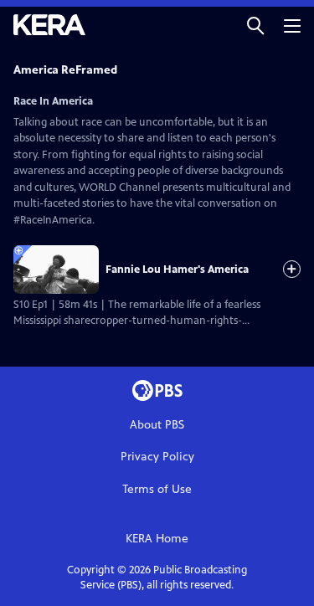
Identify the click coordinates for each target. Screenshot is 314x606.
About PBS (157, 425)
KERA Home (157, 539)
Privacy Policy (157, 456)
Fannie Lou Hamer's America (177, 269)
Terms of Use (157, 489)
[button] (255, 25)
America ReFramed (65, 70)
